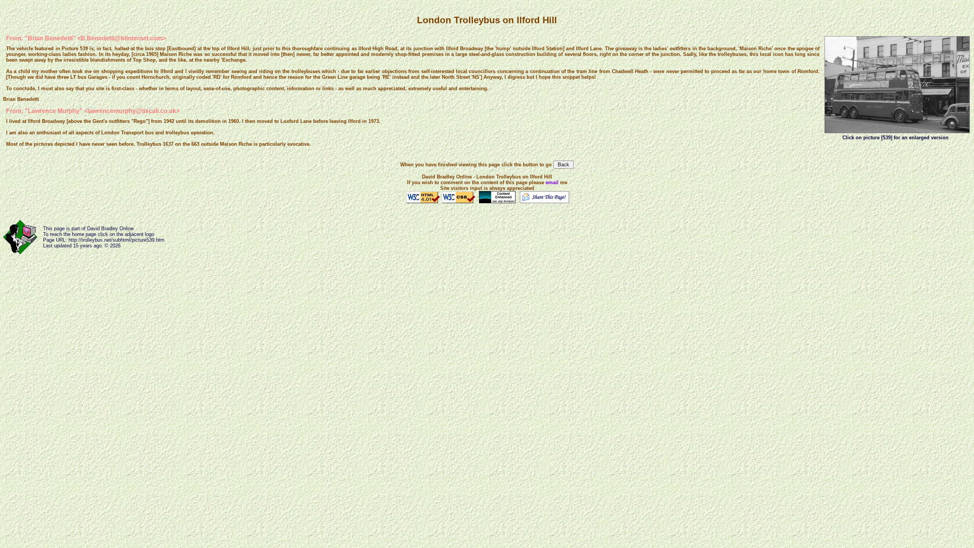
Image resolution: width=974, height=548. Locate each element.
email (552, 182)
